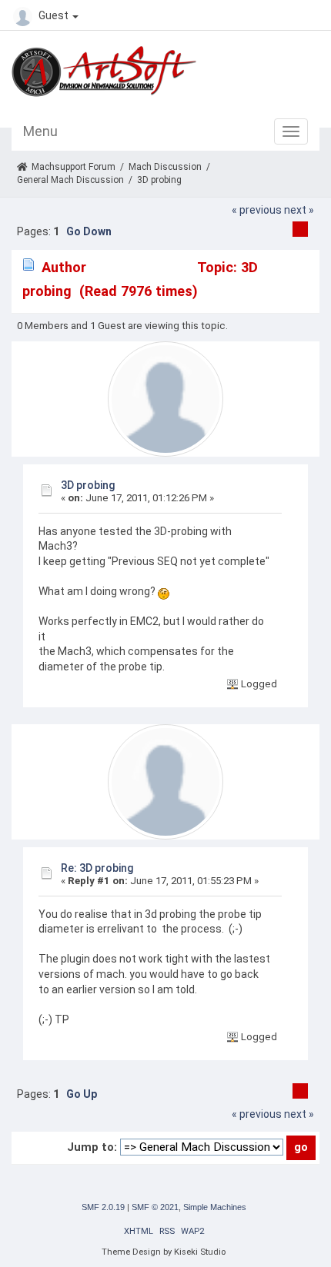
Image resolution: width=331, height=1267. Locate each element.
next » (299, 210)
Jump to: (92, 1147)
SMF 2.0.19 (103, 1207)
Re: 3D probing (97, 868)
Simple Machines (214, 1207)
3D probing (88, 485)
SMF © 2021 (155, 1207)
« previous (257, 210)
